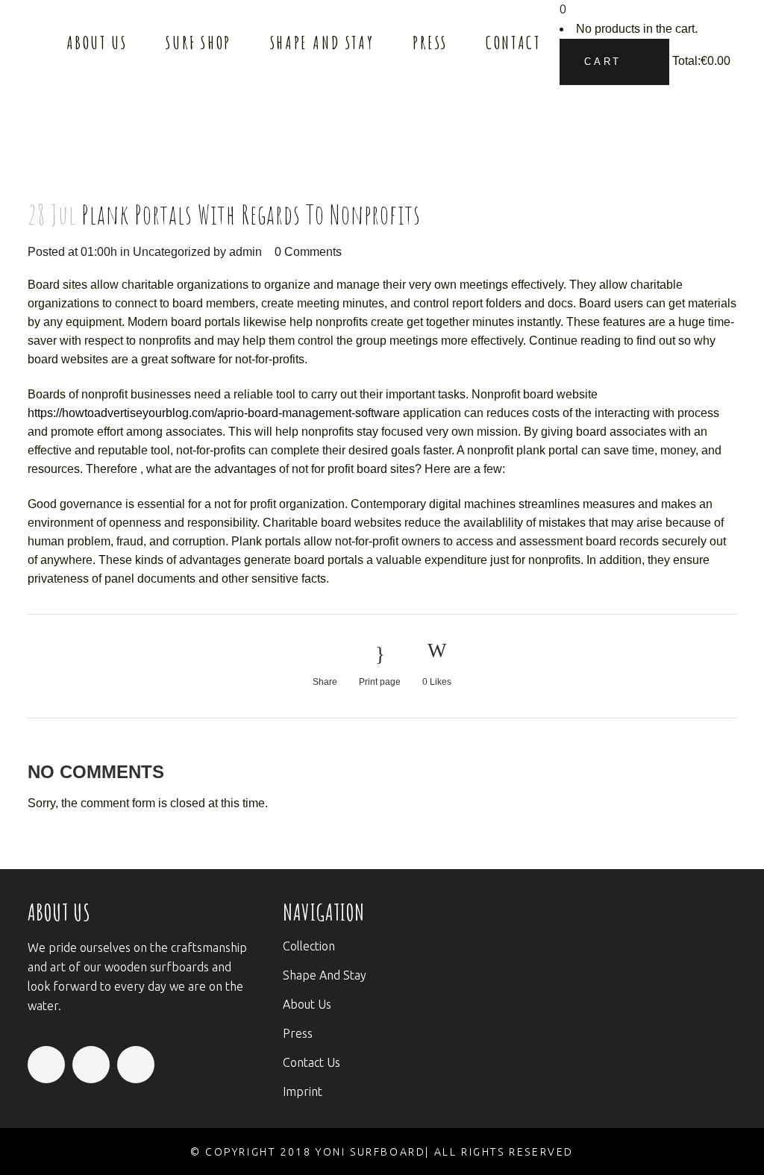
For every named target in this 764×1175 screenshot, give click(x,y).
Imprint (302, 1091)
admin (245, 251)
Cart (605, 61)
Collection (309, 946)
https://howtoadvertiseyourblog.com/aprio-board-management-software (214, 413)
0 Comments (308, 251)
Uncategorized (171, 251)
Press (298, 1033)
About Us (307, 1004)
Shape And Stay (324, 975)
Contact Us (311, 1062)
